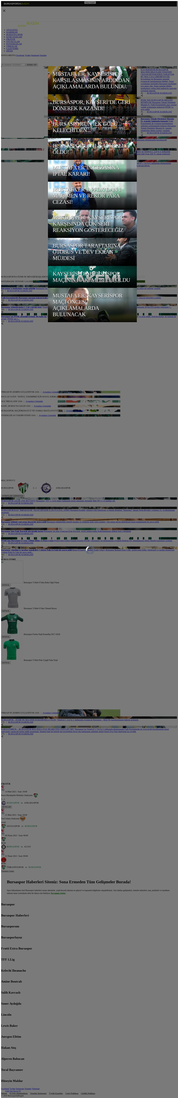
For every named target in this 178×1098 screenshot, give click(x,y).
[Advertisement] (20, 259)
